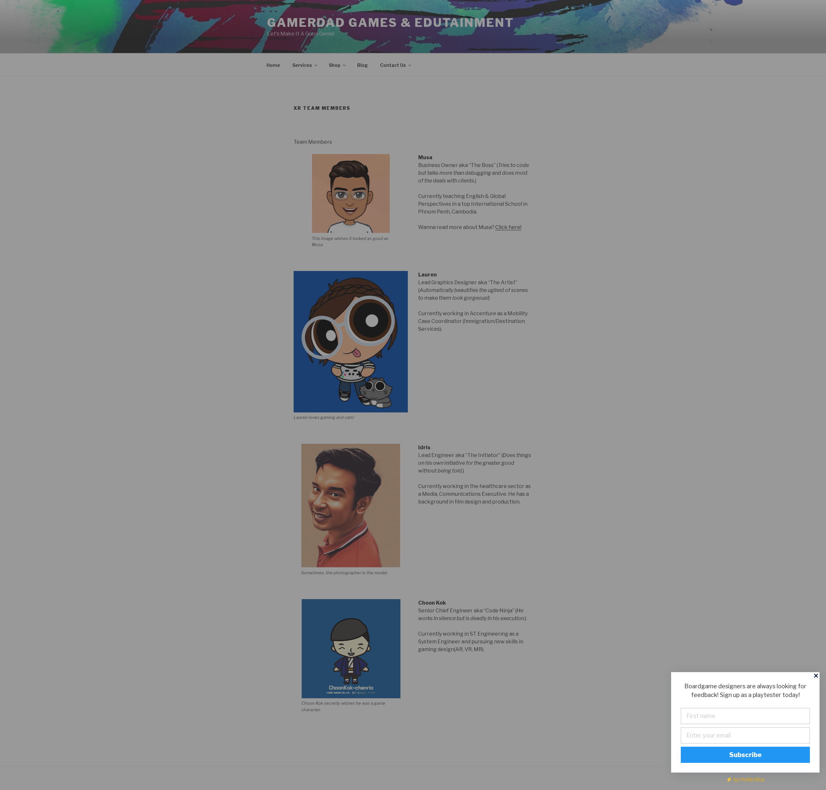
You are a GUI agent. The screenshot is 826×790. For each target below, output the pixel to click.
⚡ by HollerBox (745, 779)
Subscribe (745, 755)
